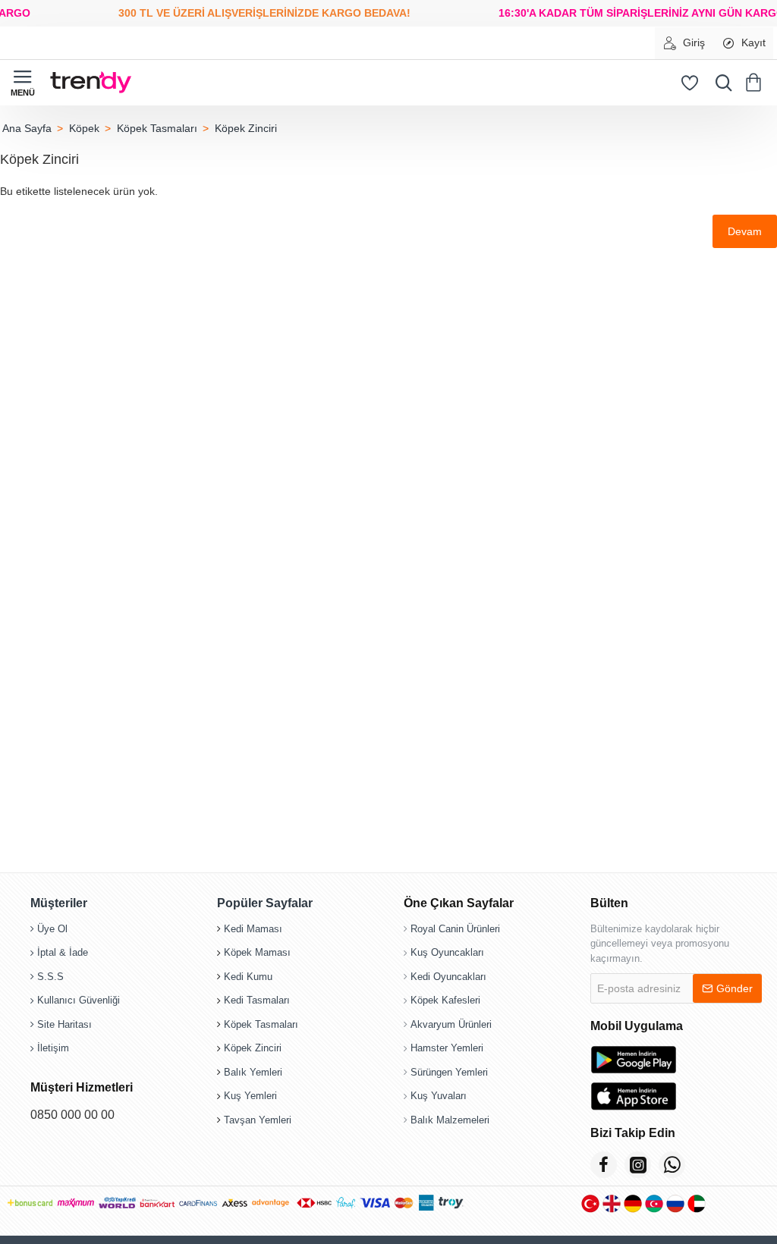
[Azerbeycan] (654, 1203)
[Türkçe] (590, 1203)
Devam (745, 231)
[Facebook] (603, 1164)
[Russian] (675, 1203)
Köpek (84, 128)
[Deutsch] (633, 1203)
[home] (26, 128)
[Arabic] (696, 1203)
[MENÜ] (23, 82)
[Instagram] (637, 1164)
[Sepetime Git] (756, 82)
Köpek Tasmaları (157, 128)
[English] (611, 1203)
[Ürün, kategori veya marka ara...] (720, 82)
